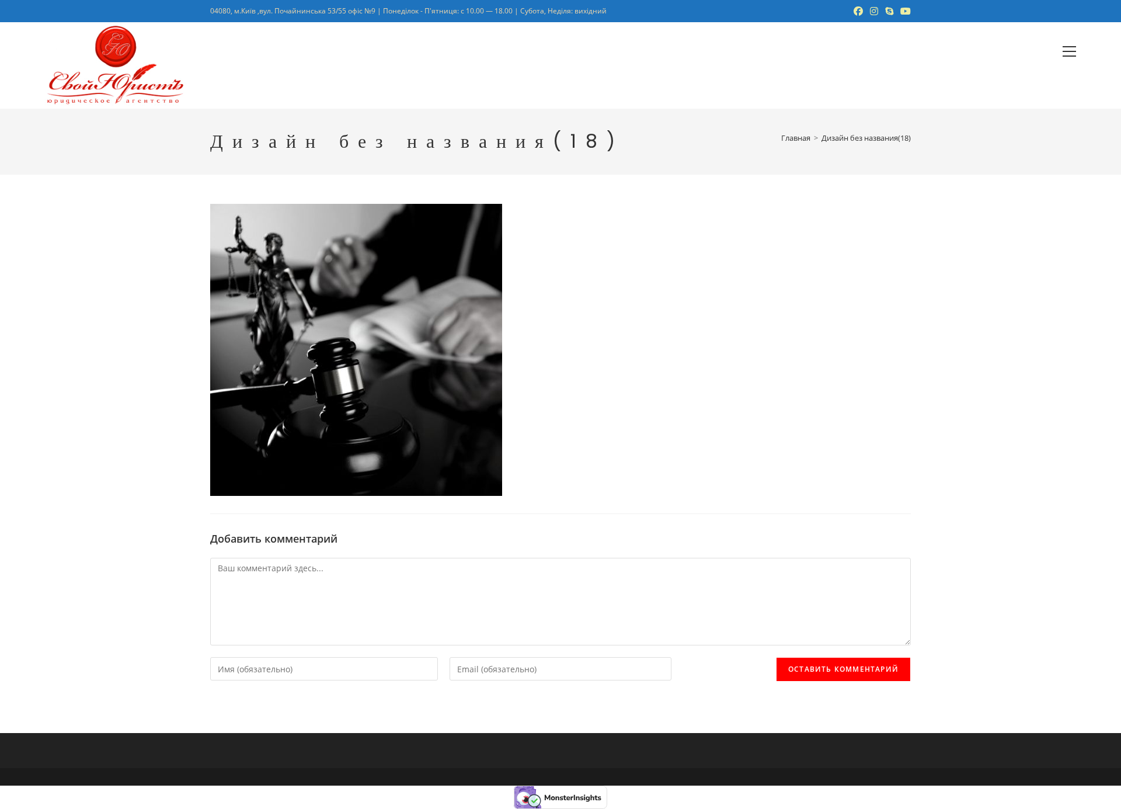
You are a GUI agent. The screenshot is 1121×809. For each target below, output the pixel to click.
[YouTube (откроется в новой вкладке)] (904, 11)
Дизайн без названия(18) (866, 138)
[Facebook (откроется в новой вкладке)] (858, 11)
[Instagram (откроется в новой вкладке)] (874, 11)
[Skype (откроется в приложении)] (889, 11)
